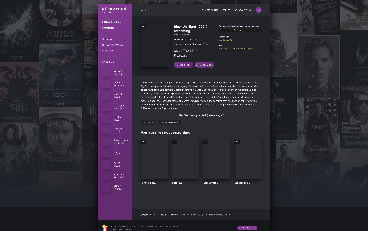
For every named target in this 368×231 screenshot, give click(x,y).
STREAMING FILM (111, 21)
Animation (108, 27)
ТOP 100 (226, 10)
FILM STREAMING (210, 10)
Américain (179, 39)
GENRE (109, 39)
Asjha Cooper (224, 48)
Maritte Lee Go (225, 40)
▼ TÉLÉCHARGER (204, 65)
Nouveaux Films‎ (200, 44)
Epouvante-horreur (183, 44)
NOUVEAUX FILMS (243, 10)
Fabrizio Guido (238, 48)
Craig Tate (250, 48)
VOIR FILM (185, 65)
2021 (187, 39)
